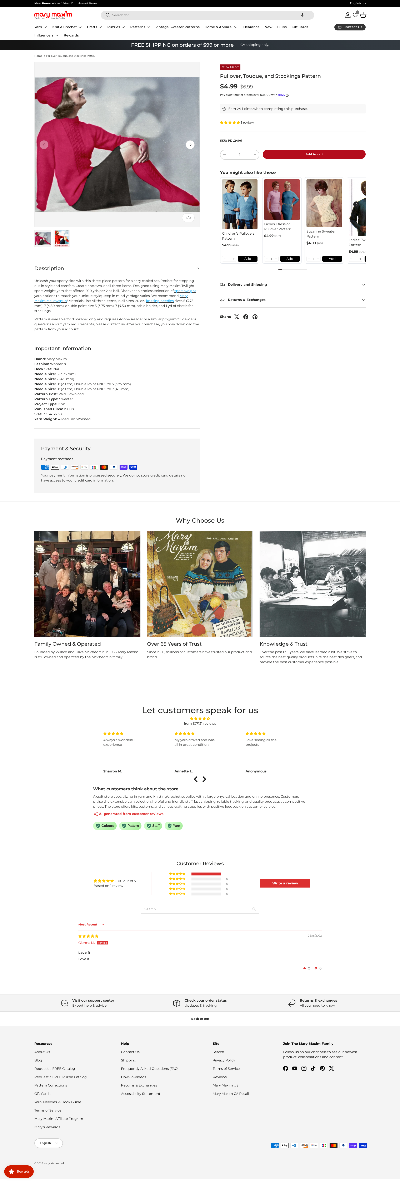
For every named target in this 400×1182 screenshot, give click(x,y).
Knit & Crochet (64, 27)
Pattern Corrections (50, 1085)
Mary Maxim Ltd (54, 1163)
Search (218, 1052)
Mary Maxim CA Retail (231, 1094)
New (268, 27)
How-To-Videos (133, 1077)
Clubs (282, 27)
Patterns (137, 27)
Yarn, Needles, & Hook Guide (57, 1102)
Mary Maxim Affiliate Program (58, 1119)
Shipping (128, 1060)
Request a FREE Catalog (54, 1069)
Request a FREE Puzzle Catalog (60, 1077)
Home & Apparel (218, 27)
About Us (42, 1052)
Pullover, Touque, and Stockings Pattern (71, 56)
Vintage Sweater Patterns (177, 27)
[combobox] (207, 15)
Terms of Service (47, 1110)
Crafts (92, 27)
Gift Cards (300, 27)
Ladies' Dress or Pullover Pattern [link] (277, 226)
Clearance (251, 27)
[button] (303, 15)
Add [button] (247, 259)
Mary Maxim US (226, 1085)
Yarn (38, 27)
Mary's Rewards (47, 1127)
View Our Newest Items (80, 3)
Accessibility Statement (140, 1094)
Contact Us (130, 1052)
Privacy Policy (224, 1060)
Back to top (200, 1019)
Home (38, 56)
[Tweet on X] (236, 316)
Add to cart (314, 154)
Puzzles (113, 27)
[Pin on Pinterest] (255, 316)
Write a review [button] (285, 883)
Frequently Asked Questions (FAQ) (150, 1069)
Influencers (44, 35)
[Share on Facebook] (245, 316)
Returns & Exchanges (139, 1085)
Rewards (71, 35)
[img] (200, 718)
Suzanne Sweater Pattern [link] (321, 233)
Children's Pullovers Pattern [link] (238, 235)
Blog (38, 1060)
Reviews (220, 1077)
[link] (240, 204)
